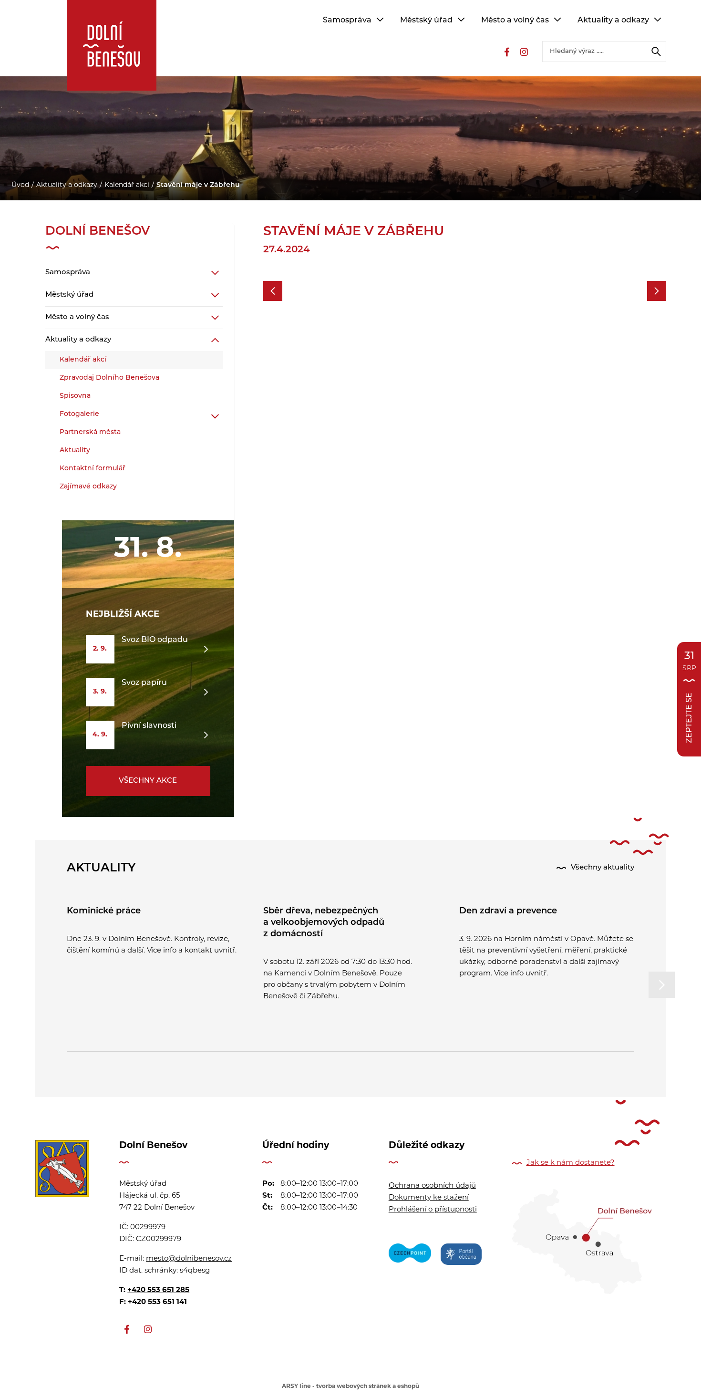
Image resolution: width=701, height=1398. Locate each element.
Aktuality (75, 450)
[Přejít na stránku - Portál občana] (461, 1255)
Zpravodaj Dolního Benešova (109, 378)
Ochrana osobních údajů (432, 1186)
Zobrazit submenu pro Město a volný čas (557, 19)
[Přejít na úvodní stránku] (62, 1171)
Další (662, 985)
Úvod (20, 185)
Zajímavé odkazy (88, 486)
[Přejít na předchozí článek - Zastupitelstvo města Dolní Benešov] (272, 291)
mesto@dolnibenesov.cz (189, 1259)
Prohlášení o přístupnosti (433, 1209)
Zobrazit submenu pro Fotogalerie (215, 416)
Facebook (507, 52)
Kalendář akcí (126, 185)
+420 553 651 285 (158, 1290)
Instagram (524, 52)
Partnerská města (90, 432)
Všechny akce (148, 781)
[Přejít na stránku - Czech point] (410, 1255)
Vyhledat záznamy (656, 51)
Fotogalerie (79, 414)
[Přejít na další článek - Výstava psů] (656, 291)
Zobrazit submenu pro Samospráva (380, 19)
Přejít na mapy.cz (582, 1241)
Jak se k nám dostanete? (570, 1163)
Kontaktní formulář (92, 468)
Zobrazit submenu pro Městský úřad (461, 19)
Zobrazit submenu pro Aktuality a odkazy (657, 19)
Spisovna (75, 396)
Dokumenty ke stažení (429, 1197)
